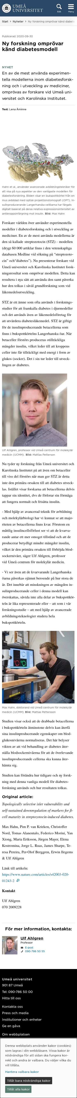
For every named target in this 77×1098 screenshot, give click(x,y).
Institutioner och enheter (21, 1019)
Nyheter (18, 21)
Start (5, 21)
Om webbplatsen (16, 1034)
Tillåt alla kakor (18, 1089)
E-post (29, 947)
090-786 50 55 (35, 951)
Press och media (15, 1013)
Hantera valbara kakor (22, 1072)
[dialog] (38, 1068)
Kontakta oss (12, 1006)
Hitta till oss (11, 998)
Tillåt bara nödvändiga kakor (29, 1080)
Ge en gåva (11, 1026)
